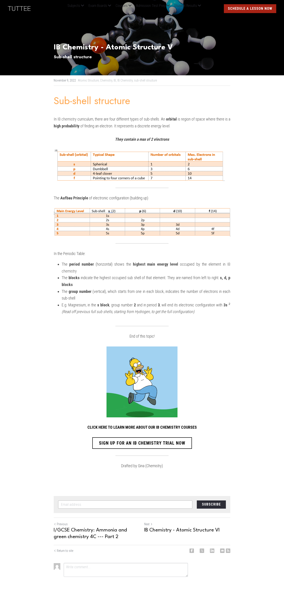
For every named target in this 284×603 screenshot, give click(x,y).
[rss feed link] (228, 551)
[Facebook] (191, 551)
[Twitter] (202, 551)
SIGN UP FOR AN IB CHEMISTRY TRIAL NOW (142, 443)
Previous (62, 524)
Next (147, 524)
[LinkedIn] (212, 551)
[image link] (21, 8)
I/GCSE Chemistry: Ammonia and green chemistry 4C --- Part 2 (90, 533)
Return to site (65, 550)
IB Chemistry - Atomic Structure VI (182, 530)
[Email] (222, 551)
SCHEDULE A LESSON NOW (250, 8)
